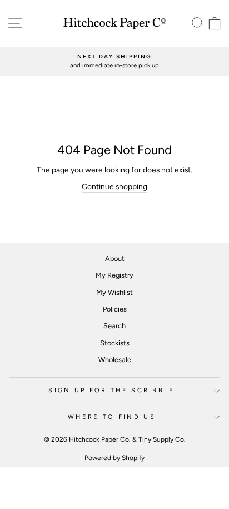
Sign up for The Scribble (111, 390)
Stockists (115, 343)
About (115, 258)
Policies (115, 309)
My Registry (114, 275)
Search (114, 326)
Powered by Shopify (114, 458)
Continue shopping (114, 186)
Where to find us (112, 417)
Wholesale (114, 359)
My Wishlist (114, 292)
